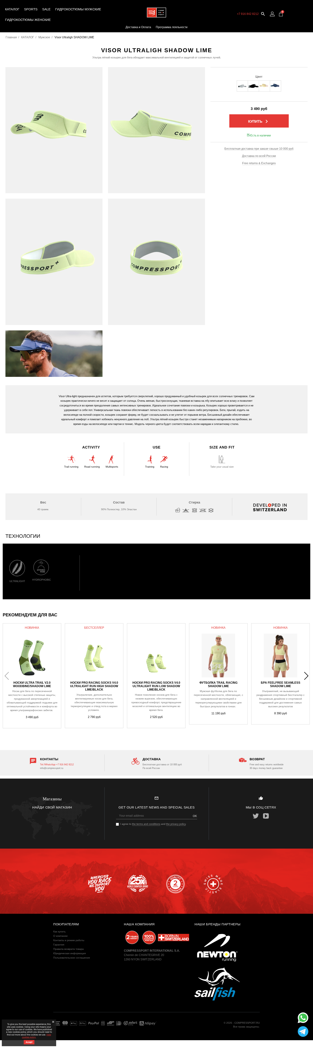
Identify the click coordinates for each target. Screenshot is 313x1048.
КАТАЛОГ (27, 37)
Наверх (302, 1043)
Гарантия (58, 944)
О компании (60, 935)
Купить (259, 121)
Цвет (258, 76)
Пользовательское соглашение (71, 957)
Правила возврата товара (68, 948)
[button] (263, 13)
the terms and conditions (146, 823)
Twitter (255, 816)
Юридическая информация (69, 953)
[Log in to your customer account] (272, 14)
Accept (29, 1042)
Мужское (44, 37)
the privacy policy (176, 823)
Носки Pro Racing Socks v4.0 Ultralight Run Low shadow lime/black (156, 686)
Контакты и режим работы (68, 940)
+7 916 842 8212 (248, 13)
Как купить (59, 931)
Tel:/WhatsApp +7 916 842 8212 (57, 764)
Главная (11, 37)
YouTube (266, 816)
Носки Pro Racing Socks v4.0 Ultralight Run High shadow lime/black (94, 686)
